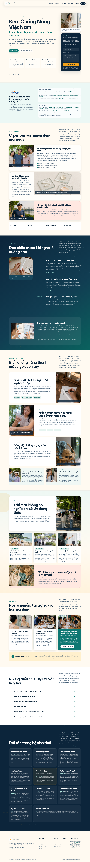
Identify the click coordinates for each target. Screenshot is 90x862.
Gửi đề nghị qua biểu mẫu (67, 646)
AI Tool (74, 847)
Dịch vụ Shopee (62, 98)
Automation (62, 773)
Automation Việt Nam (69, 771)
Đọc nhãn (64, 3)
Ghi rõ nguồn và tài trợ (58, 844)
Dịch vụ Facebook (52, 91)
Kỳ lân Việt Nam (17, 808)
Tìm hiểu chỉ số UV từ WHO (19, 526)
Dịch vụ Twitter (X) (56, 95)
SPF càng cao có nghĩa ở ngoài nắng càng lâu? (28, 691)
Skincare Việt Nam (19, 751)
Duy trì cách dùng (42, 844)
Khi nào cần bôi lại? (20, 706)
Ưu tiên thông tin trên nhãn (59, 840)
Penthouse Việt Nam (68, 789)
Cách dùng (70, 3)
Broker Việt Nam (42, 808)
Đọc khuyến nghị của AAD (51, 272)
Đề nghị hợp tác (42, 848)
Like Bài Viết (59, 107)
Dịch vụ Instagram (60, 91)
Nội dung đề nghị (66, 52)
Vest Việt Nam (41, 771)
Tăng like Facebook (53, 107)
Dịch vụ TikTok (68, 91)
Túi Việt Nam (16, 771)
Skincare (14, 754)
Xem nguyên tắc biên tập (26, 50)
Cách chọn (57, 3)
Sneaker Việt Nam (43, 789)
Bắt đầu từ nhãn (13, 50)
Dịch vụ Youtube (64, 95)
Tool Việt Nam (76, 842)
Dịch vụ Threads (71, 95)
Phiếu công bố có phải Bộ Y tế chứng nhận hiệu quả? (29, 711)
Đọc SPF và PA (41, 842)
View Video (62, 114)
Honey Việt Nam (42, 751)
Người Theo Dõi (43, 108)
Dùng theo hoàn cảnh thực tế (59, 842)
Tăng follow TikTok (55, 114)
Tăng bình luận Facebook (67, 107)
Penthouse (62, 791)
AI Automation (14, 793)
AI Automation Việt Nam (19, 790)
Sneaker (37, 791)
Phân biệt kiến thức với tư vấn (59, 846)
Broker (37, 811)
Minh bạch (77, 3)
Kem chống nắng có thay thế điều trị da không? (28, 717)
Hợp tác (83, 3)
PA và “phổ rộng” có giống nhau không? (25, 701)
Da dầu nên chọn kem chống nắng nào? (25, 696)
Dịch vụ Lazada (70, 98)
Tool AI (78, 847)
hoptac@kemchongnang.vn (14, 848)
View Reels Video (71, 110)
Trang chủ (51, 3)
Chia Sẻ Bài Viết (76, 107)
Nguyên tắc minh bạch (43, 846)
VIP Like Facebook (56, 110)
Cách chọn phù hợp (42, 840)
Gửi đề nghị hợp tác (71, 64)
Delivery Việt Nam (67, 751)
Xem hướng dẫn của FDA (51, 290)
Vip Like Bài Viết (64, 110)
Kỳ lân (12, 811)
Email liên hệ (65, 46)
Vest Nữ (40, 776)
